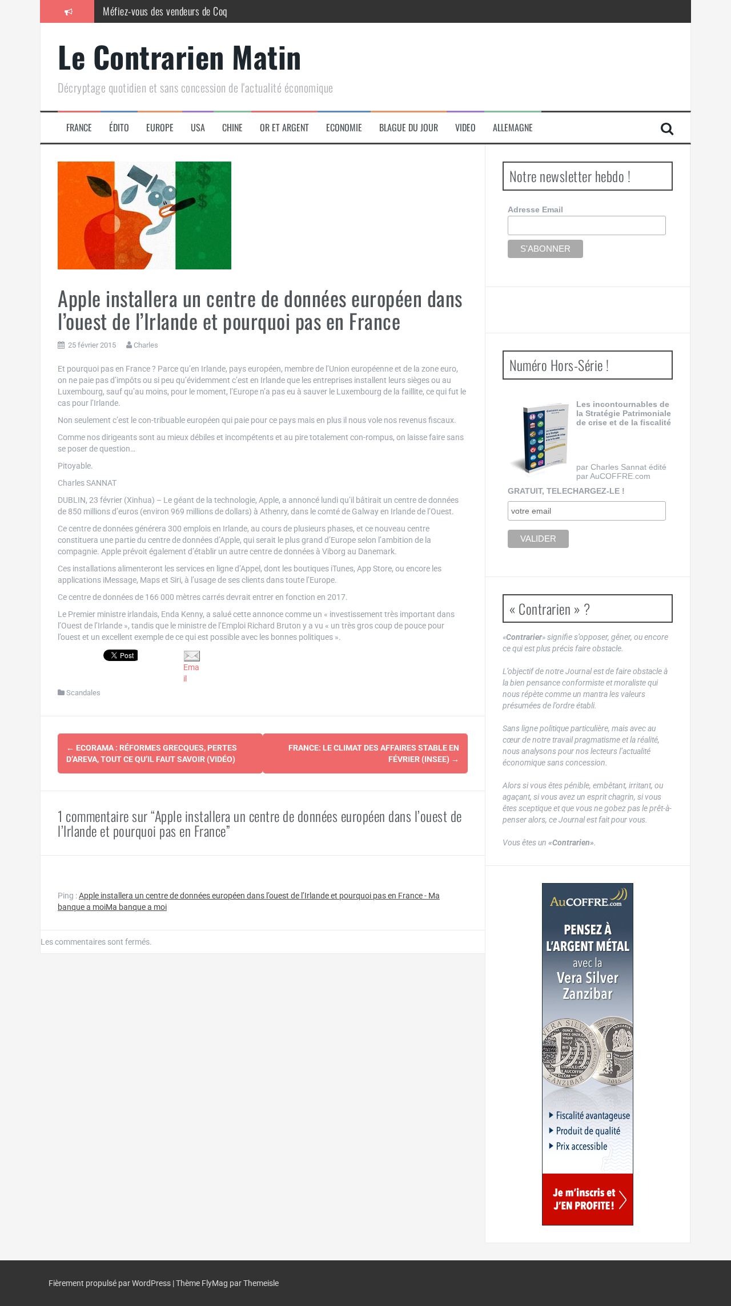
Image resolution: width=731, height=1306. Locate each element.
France (79, 127)
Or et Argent (284, 127)
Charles (146, 345)
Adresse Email (535, 209)
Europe (160, 127)
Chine (232, 127)
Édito (119, 127)
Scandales (83, 692)
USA (198, 127)
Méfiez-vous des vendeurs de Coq (165, 10)
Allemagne (513, 127)
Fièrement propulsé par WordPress (110, 1283)
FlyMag (215, 1283)
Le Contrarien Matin (180, 56)
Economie (344, 127)
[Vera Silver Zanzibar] (588, 1054)
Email (191, 673)
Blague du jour (408, 127)
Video (465, 127)
